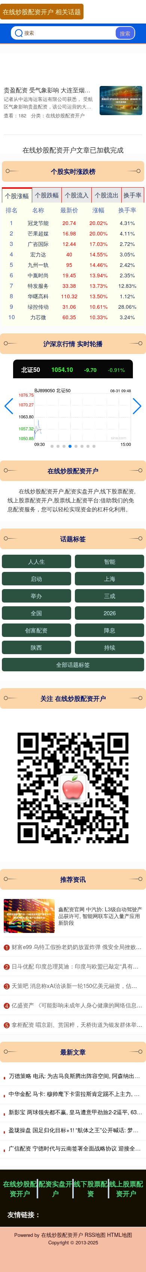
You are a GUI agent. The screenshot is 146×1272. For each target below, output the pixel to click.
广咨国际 (38, 243)
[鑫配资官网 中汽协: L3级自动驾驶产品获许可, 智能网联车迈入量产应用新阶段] (29, 916)
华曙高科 (38, 296)
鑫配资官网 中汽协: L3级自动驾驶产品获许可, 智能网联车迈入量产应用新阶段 (100, 915)
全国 (36, 613)
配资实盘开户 (55, 1188)
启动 (36, 578)
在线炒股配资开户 (20, 1188)
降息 (109, 630)
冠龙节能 (38, 223)
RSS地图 (95, 1234)
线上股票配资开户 (126, 1188)
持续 (109, 647)
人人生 (36, 561)
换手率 (133, 195)
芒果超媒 (38, 233)
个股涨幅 (17, 195)
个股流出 (107, 195)
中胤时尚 (38, 275)
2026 (110, 613)
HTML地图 (119, 1234)
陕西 (36, 647)
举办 (36, 596)
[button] (9, 406)
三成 (109, 596)
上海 (109, 578)
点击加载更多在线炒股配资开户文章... (73, 149)
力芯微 (38, 317)
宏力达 (38, 254)
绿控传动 (38, 306)
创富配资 (36, 630)
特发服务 (38, 285)
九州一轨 (38, 264)
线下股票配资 (90, 1188)
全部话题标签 (73, 664)
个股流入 (77, 195)
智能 (109, 561)
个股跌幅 (47, 195)
